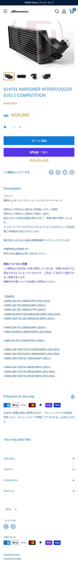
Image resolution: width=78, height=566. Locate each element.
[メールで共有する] (71, 172)
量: (5, 127)
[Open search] (57, 11)
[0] (71, 11)
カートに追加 (39, 140)
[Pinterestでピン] (58, 172)
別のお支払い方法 (39, 160)
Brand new (10, 103)
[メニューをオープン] (5, 11)
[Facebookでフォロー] (6, 526)
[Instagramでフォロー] (13, 526)
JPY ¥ (8, 509)
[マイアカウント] (64, 11)
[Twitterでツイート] (64, 172)
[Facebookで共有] (51, 172)
